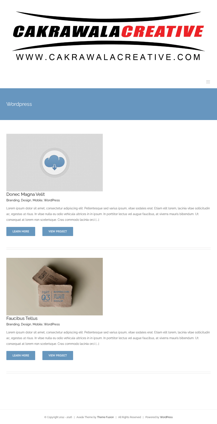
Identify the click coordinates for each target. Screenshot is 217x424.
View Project (58, 231)
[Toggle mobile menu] (208, 82)
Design (26, 200)
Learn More (21, 231)
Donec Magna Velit (25, 194)
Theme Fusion (105, 417)
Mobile (38, 200)
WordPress (52, 200)
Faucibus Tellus (22, 318)
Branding (12, 200)
